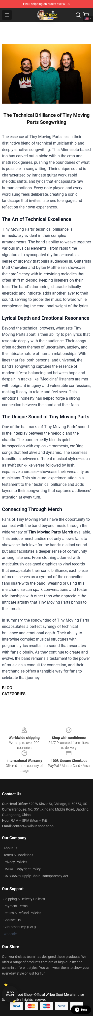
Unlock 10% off (10, 994)
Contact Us (12, 920)
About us (10, 848)
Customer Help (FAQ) (19, 927)
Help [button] (84, 1010)
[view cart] (86, 15)
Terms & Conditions (18, 855)
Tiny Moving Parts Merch (51, 532)
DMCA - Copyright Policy (22, 869)
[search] (78, 15)
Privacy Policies (15, 862)
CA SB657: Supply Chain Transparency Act (35, 876)
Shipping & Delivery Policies (24, 899)
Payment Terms (15, 906)
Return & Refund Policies (22, 913)
